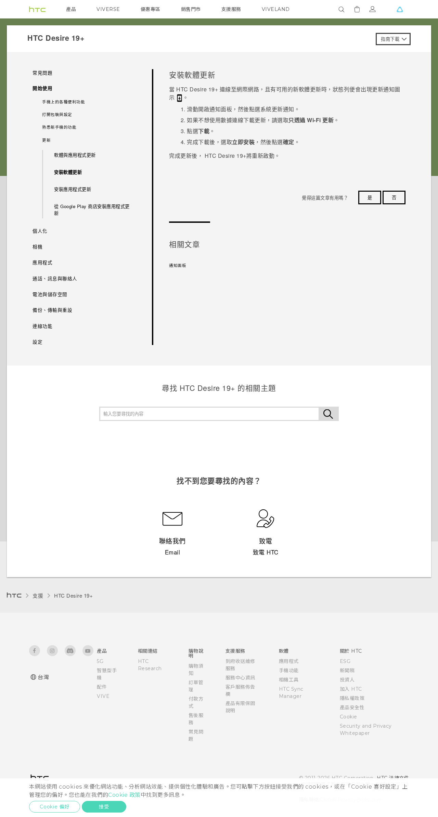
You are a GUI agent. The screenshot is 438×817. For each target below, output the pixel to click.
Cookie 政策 (124, 795)
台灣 (43, 677)
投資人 (347, 680)
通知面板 (177, 265)
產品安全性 (352, 707)
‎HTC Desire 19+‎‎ (73, 595)
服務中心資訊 (240, 678)
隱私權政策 (352, 698)
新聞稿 (347, 670)
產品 (71, 9)
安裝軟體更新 (68, 172)
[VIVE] (399, 9)
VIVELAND (276, 9)
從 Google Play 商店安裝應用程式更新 (92, 209)
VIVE (103, 696)
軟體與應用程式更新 (75, 155)
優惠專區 (150, 9)
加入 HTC (351, 689)
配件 (102, 687)
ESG (345, 661)
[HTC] (37, 9)
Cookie (348, 717)
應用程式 (289, 661)
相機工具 (289, 680)
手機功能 (289, 670)
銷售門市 (191, 9)
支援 (38, 595)
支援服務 (231, 9)
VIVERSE (108, 9)
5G (100, 661)
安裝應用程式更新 (72, 189)
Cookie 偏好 (54, 807)
